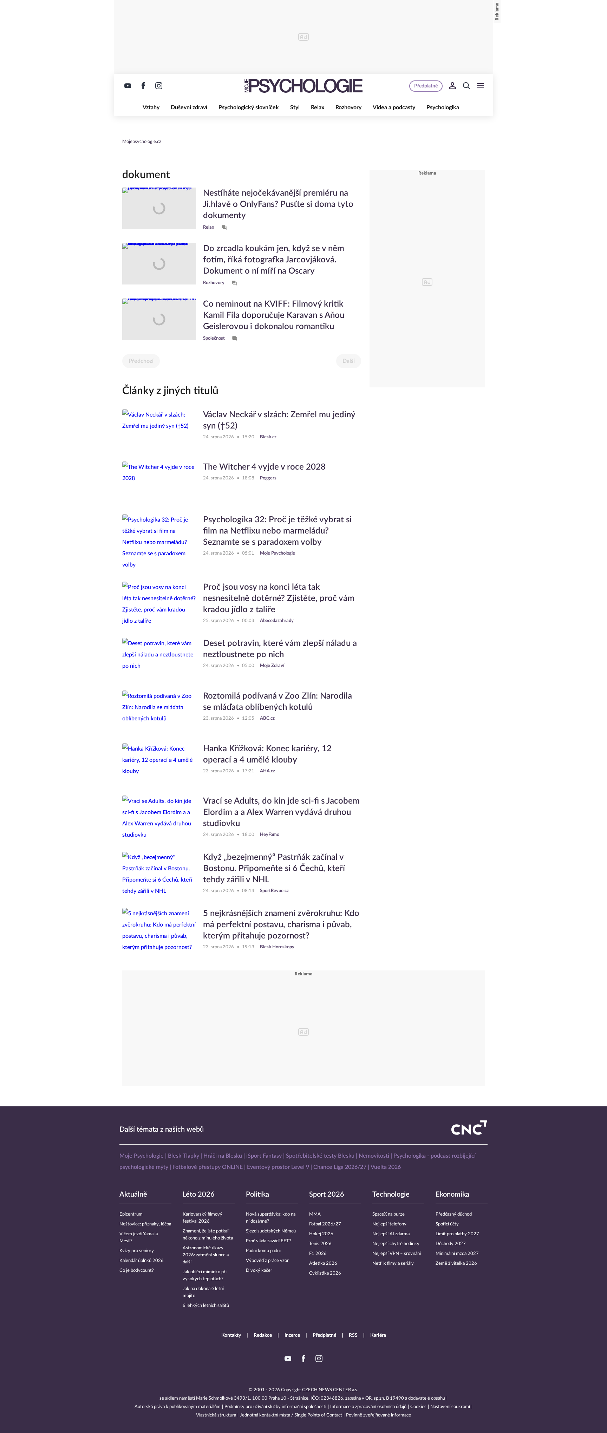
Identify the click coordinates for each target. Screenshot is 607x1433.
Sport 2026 (326, 1194)
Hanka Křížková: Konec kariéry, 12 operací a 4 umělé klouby (267, 754)
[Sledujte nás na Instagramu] (158, 85)
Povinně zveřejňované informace (378, 1415)
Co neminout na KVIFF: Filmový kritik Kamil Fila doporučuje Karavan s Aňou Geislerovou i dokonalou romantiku (273, 315)
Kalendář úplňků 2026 (141, 1260)
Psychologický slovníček (248, 107)
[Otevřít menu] (481, 86)
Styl (295, 107)
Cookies (418, 1407)
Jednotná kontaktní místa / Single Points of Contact (291, 1415)
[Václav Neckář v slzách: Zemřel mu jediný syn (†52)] (159, 430)
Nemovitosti (374, 1156)
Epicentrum (131, 1214)
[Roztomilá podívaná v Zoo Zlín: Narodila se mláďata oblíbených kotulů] (159, 711)
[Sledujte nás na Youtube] (127, 85)
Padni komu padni (263, 1251)
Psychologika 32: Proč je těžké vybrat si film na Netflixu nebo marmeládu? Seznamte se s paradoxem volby (277, 531)
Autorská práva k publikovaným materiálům (178, 1407)
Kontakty (231, 1335)
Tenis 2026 (320, 1244)
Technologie (391, 1194)
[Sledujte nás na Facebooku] (143, 85)
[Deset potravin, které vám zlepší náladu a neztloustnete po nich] (159, 658)
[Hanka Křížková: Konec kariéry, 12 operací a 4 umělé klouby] (159, 764)
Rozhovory (348, 107)
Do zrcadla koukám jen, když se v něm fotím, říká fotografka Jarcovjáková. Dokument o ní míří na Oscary (273, 259)
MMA (315, 1214)
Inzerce (292, 1335)
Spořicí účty (447, 1224)
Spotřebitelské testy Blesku (320, 1156)
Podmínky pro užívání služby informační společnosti (275, 1407)
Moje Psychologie (141, 1156)
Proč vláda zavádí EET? (268, 1241)
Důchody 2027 (451, 1244)
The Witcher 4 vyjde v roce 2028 (264, 467)
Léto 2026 (199, 1194)
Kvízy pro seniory (136, 1251)
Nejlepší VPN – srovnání (396, 1253)
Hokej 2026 (321, 1234)
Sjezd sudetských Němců (271, 1231)
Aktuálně (133, 1194)
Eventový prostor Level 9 (278, 1167)
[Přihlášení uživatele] (452, 86)
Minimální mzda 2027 (457, 1253)
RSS (353, 1335)
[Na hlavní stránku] (303, 86)
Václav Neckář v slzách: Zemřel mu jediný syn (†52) (279, 420)
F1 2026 (318, 1253)
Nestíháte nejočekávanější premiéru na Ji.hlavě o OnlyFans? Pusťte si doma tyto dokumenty (278, 204)
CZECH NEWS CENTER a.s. (330, 1390)
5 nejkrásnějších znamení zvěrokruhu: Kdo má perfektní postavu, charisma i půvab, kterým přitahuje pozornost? (281, 924)
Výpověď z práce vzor (267, 1260)
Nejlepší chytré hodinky (395, 1244)
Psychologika (442, 107)
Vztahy (151, 107)
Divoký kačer (259, 1270)
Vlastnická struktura (216, 1415)
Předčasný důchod (454, 1214)
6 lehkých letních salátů (206, 1305)
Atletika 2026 (323, 1263)
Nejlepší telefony (389, 1224)
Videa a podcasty (394, 107)
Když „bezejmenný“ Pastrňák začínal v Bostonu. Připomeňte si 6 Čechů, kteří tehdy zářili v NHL (274, 868)
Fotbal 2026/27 (325, 1224)
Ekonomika (452, 1194)
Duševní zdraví (189, 107)
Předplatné (324, 1335)
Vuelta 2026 (386, 1167)
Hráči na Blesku (222, 1156)
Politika (257, 1194)
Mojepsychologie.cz (141, 141)
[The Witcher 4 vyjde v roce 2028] (159, 482)
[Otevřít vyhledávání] (466, 86)
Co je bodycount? (136, 1270)
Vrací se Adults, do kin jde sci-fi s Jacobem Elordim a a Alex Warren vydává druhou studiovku (281, 812)
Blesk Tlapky (183, 1156)
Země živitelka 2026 (456, 1263)
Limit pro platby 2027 (457, 1234)
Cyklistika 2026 (325, 1273)
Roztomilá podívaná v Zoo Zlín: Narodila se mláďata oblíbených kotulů (277, 702)
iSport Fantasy (264, 1156)
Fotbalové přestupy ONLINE (207, 1167)
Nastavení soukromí (450, 1407)
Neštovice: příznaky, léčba (145, 1224)
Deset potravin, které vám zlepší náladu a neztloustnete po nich (280, 649)
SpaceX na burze (388, 1214)
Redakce (263, 1335)
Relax (317, 107)
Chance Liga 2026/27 (339, 1167)
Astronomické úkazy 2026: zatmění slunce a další (206, 1255)
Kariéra (378, 1335)
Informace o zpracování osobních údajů (368, 1407)
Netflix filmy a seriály (393, 1263)
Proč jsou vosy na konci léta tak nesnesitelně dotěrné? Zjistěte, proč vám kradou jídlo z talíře (278, 598)
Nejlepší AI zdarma (391, 1234)
